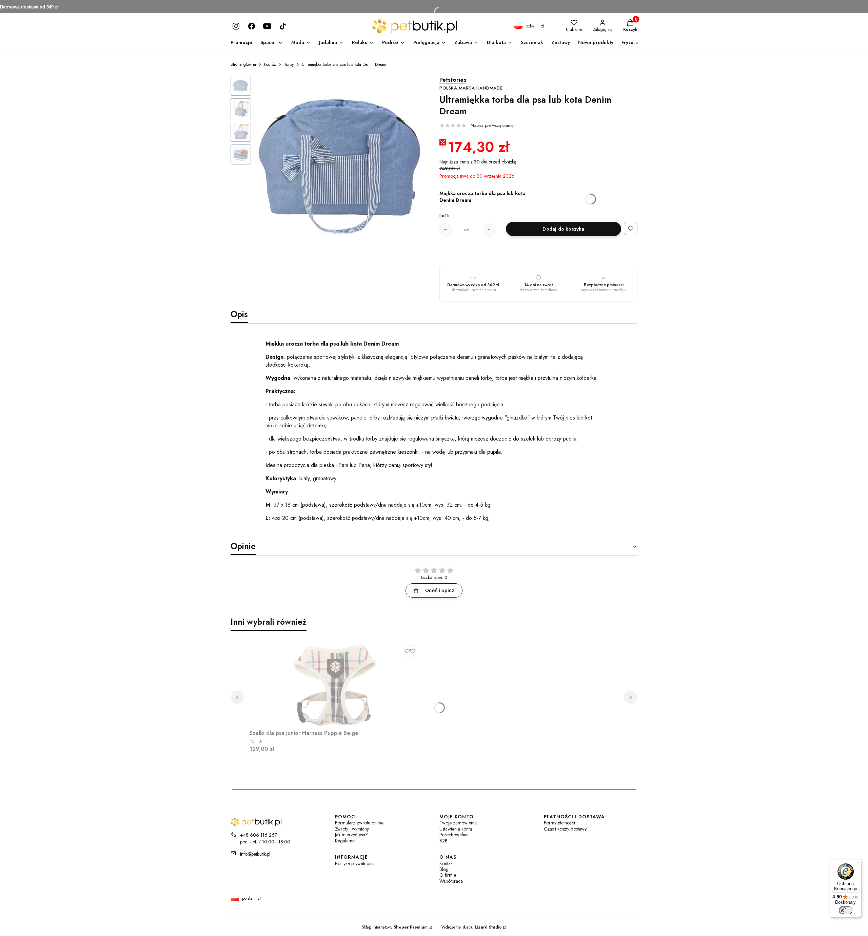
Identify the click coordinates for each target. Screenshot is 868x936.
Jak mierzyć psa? (351, 835)
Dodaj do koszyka (563, 229)
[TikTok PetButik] (282, 26)
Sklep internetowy (395, 927)
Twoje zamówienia (458, 823)
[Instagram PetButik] (236, 26)
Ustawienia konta (455, 829)
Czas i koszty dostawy (565, 829)
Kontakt (446, 863)
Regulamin (345, 841)
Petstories (470, 83)
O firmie (447, 875)
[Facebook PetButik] (251, 26)
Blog (444, 869)
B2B (443, 841)
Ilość (444, 215)
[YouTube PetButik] (267, 26)
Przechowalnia (454, 835)
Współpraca (451, 881)
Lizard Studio (488, 927)
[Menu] (857, 864)
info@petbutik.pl (255, 854)
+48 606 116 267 (258, 835)
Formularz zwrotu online (359, 823)
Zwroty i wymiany (352, 829)
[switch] (845, 910)
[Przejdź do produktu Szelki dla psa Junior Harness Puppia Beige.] (334, 684)
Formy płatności (559, 823)
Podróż (270, 64)
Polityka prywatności (355, 863)
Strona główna (243, 64)
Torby (289, 64)
